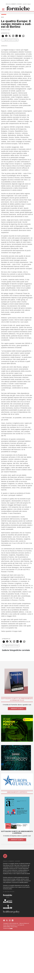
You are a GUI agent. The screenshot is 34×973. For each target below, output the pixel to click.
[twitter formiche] (6, 920)
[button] (3, 9)
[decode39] (17, 907)
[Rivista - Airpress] (17, 901)
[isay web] (11, 928)
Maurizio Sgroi (6, 29)
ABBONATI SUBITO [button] (17, 708)
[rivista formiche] (17, 813)
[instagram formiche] (9, 920)
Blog (2, 17)
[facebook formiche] (4, 920)
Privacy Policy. (14, 926)
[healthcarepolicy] (17, 912)
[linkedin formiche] (12, 920)
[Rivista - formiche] (17, 895)
